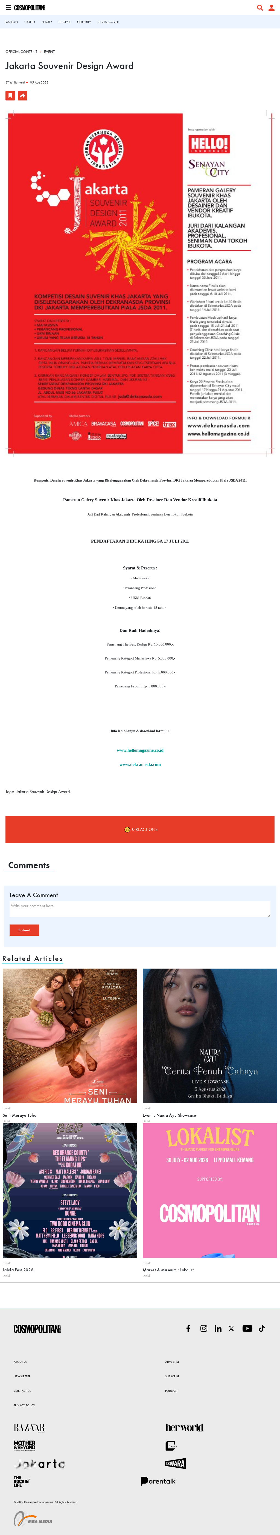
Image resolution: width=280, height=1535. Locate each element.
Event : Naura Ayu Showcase (169, 1115)
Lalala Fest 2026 (18, 1270)
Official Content (21, 51)
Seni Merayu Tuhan (21, 1115)
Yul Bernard (17, 82)
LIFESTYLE (65, 22)
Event (49, 51)
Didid (6, 1121)
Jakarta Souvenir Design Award (43, 791)
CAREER (29, 22)
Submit (24, 930)
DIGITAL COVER (108, 22)
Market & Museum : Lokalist (168, 1270)
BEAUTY (47, 22)
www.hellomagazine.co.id (140, 750)
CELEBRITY (84, 22)
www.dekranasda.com (140, 764)
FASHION (11, 22)
